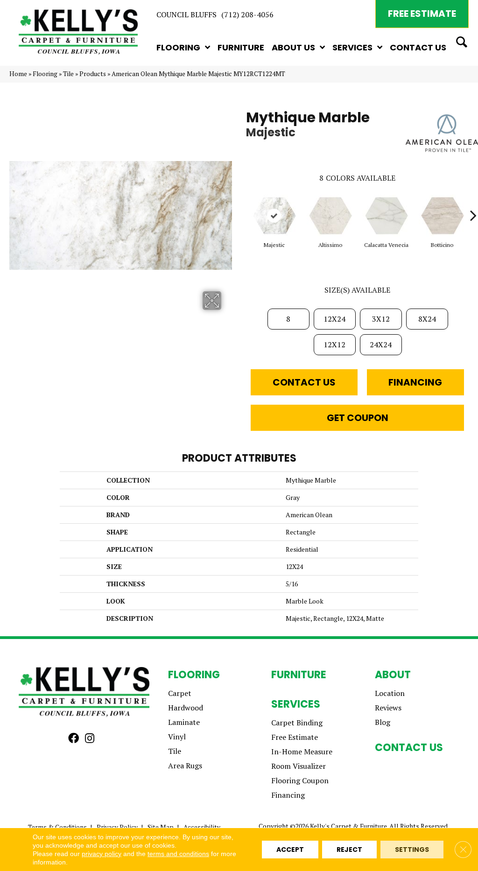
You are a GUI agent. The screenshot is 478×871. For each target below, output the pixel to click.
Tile (68, 74)
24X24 (381, 344)
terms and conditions (178, 853)
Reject (349, 849)
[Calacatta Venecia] (386, 215)
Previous (241, 201)
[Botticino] (442, 215)
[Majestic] (274, 215)
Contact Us (304, 382)
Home (18, 74)
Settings (412, 849)
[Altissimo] (330, 215)
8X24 (427, 319)
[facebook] (73, 739)
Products (92, 74)
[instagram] (89, 739)
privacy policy (101, 853)
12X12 (334, 344)
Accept (290, 849)
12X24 (334, 319)
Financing (415, 382)
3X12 (381, 319)
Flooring (45, 74)
